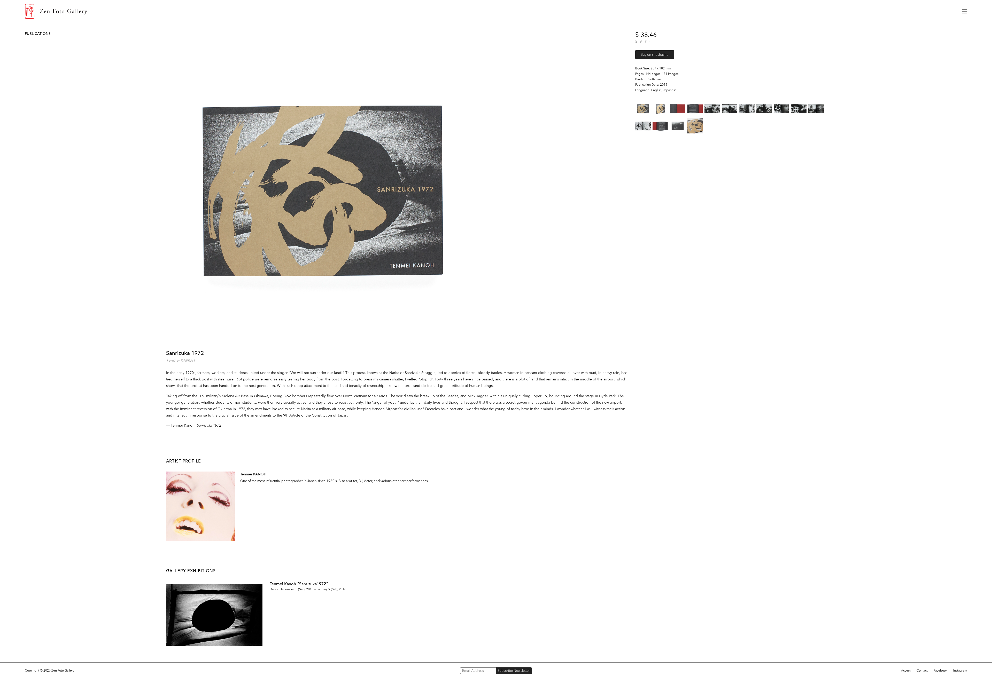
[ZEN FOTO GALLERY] (489, 11)
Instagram (960, 670)
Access (906, 670)
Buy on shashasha (654, 55)
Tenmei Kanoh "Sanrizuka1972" (299, 584)
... (651, 42)
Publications (38, 33)
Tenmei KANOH (180, 360)
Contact (922, 670)
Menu (964, 11)
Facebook (940, 670)
